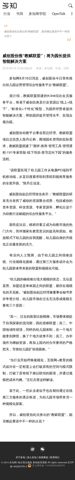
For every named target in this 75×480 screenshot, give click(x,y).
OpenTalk (58, 13)
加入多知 (32, 457)
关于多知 (20, 457)
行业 (6, 13)
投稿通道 (43, 457)
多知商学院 (37, 13)
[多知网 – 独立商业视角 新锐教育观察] (10, 6)
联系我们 (55, 457)
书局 (19, 13)
